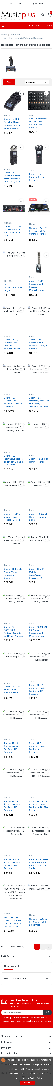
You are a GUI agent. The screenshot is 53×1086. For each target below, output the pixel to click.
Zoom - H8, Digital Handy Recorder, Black (38, 516)
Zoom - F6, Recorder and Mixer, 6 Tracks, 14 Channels (13, 402)
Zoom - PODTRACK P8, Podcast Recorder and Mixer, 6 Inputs (38, 632)
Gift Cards (46, 25)
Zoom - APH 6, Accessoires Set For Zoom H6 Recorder (12, 748)
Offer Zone (34, 25)
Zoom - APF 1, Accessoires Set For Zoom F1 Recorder (37, 748)
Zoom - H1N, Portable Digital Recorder (36, 177)
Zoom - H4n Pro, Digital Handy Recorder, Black (12, 516)
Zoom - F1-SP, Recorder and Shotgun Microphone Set (37, 285)
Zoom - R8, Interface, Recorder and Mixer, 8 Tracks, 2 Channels (14, 460)
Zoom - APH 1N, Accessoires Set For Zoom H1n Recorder (12, 864)
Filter (9, 82)
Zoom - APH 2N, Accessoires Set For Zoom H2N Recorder (37, 690)
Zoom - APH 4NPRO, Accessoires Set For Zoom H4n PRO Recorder (39, 806)
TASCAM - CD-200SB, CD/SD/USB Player (13, 287)
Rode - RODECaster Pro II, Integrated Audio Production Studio (38, 864)
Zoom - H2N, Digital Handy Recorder (39, 460)
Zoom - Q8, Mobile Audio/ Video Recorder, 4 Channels (13, 573)
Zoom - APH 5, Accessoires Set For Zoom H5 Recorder (12, 806)
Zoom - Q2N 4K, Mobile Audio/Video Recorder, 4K (36, 573)
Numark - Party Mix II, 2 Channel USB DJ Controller (38, 921)
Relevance (36, 82)
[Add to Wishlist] (21, 93)
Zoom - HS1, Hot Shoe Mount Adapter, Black (12, 689)
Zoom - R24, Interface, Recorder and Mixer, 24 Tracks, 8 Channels (39, 402)
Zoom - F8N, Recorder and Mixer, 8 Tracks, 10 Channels (38, 344)
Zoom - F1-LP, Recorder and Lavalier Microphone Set (12, 344)
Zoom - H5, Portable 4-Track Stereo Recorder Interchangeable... (13, 177)
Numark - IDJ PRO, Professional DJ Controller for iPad (38, 230)
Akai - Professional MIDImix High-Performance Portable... (38, 123)
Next (48, 946)
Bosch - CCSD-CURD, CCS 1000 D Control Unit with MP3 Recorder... (13, 922)
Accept (27, 1082)
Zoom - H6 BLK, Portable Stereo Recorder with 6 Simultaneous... (12, 123)
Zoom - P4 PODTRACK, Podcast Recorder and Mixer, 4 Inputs (13, 632)
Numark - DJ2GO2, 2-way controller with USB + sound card (13, 231)
